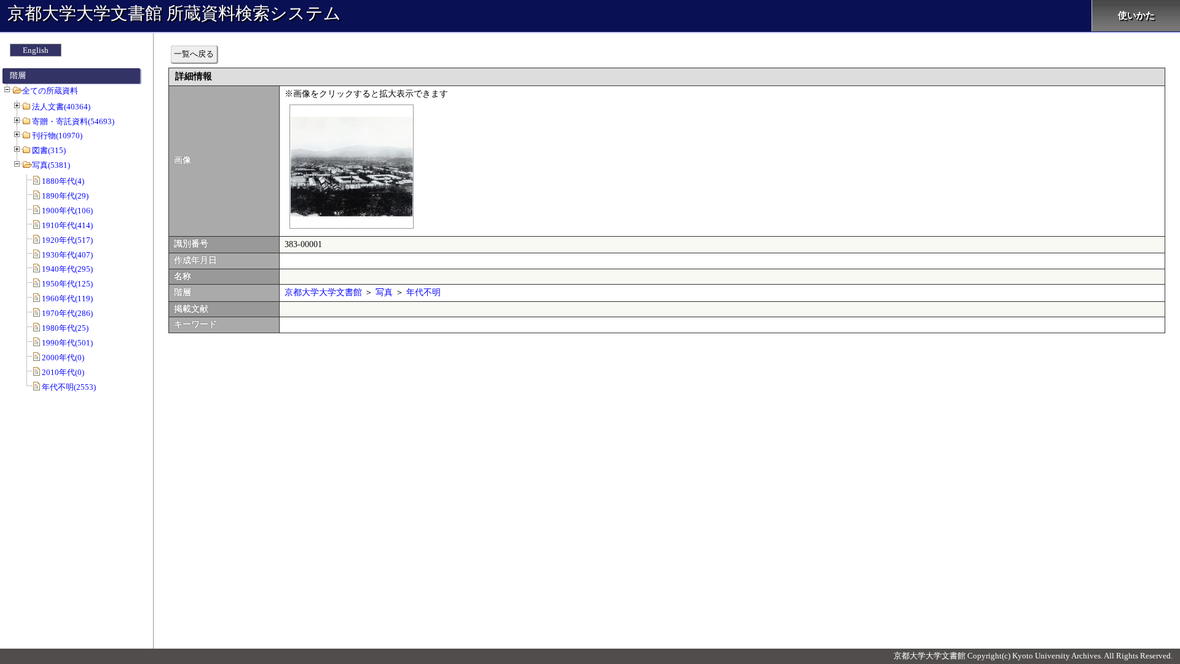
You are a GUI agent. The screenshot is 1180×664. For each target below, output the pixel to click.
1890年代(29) (65, 195)
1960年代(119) (67, 298)
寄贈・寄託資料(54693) (73, 121)
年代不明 (423, 292)
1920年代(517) (67, 240)
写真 (384, 292)
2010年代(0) (63, 372)
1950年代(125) (67, 283)
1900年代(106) (67, 210)
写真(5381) (51, 165)
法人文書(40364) (61, 106)
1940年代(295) (67, 269)
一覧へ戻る (194, 53)
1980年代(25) (65, 328)
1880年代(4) (63, 181)
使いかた (1136, 15)
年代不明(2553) (69, 387)
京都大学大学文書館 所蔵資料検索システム (174, 13)
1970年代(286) (67, 313)
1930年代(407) (67, 254)
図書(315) (49, 150)
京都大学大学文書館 (323, 292)
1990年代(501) (67, 342)
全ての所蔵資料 (50, 90)
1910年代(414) (67, 225)
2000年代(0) (63, 357)
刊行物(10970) (57, 135)
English (36, 50)
